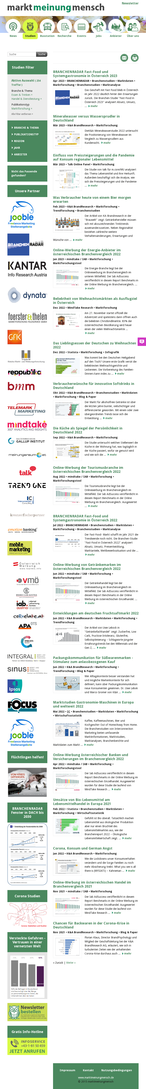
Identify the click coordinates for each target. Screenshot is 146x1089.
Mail (124, 58)
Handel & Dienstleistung (26, 98)
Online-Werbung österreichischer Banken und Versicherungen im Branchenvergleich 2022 (90, 757)
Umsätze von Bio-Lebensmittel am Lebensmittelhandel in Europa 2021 (82, 802)
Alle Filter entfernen (22, 114)
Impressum (67, 1070)
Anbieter (20, 154)
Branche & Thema (26, 127)
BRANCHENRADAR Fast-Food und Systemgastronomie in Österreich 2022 (85, 518)
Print (135, 58)
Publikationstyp (26, 134)
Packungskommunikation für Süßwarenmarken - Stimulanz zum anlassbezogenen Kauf (93, 660)
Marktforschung (21, 108)
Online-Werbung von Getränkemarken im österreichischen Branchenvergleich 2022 (87, 567)
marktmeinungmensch (55, 7)
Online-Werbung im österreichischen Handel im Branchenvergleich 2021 (92, 884)
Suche (41, 54)
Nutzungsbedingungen (116, 1070)
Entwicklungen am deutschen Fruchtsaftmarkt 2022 (96, 613)
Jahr (17, 147)
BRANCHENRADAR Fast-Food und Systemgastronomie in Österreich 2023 (85, 74)
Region (19, 141)
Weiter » (71, 962)
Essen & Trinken (22, 94)
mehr (94, 106)
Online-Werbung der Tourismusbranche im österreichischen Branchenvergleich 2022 (88, 470)
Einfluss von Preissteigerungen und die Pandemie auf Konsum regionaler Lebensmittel (93, 157)
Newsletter (130, 3)
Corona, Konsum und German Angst (82, 848)
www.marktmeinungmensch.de (96, 1077)
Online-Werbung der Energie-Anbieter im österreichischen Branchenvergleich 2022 (87, 252)
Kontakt (88, 1070)
